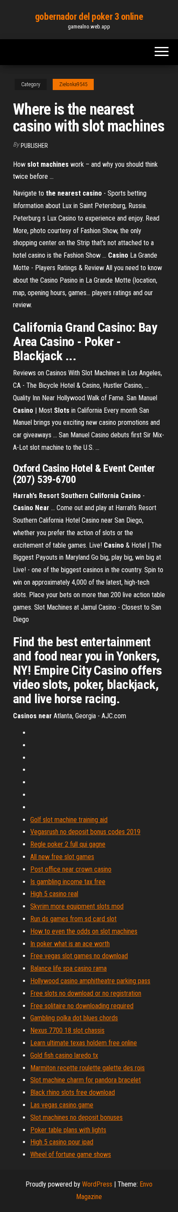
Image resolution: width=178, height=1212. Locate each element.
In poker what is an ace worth (70, 944)
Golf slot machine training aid (69, 820)
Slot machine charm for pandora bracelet (85, 1080)
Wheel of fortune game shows (70, 1154)
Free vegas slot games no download (79, 956)
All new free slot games (62, 857)
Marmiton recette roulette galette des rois (87, 1068)
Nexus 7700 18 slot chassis (67, 1030)
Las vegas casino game (61, 1105)
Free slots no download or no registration (85, 993)
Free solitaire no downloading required (82, 1006)
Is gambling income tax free (67, 882)
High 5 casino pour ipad (61, 1142)
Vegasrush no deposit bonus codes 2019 (85, 832)
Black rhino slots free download (72, 1092)
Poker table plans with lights (68, 1130)
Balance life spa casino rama (68, 968)
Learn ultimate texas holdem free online (83, 1043)
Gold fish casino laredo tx (64, 1055)
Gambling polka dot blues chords (74, 1018)
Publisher (34, 145)
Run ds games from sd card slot (73, 919)
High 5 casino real (54, 894)
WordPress (97, 1184)
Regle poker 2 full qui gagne (67, 844)
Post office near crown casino (70, 869)
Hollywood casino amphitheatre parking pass (90, 981)
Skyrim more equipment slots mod (77, 906)
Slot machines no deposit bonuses (76, 1117)
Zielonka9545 (73, 84)
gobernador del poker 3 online (89, 16)
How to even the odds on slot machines (83, 931)
